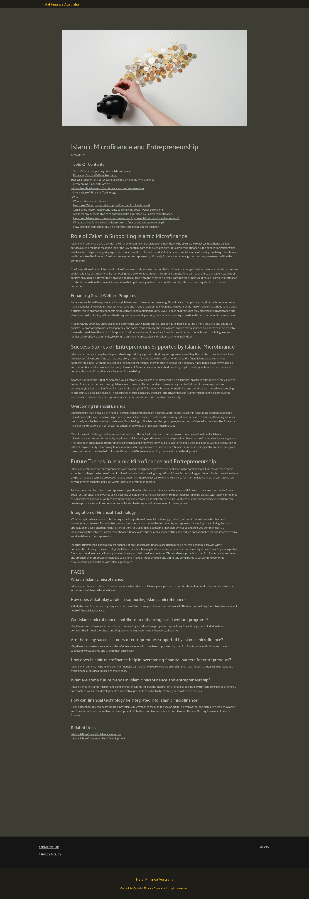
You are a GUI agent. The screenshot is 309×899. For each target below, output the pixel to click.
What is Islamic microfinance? (91, 201)
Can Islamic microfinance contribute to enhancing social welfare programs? (119, 209)
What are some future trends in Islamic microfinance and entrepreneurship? (118, 222)
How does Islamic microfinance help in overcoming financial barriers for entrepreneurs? (126, 218)
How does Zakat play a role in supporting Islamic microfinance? (111, 205)
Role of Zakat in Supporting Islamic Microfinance (101, 171)
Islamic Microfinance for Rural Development (98, 738)
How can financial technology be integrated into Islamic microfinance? (116, 226)
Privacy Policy (50, 854)
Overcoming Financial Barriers (91, 183)
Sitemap (264, 846)
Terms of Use (49, 847)
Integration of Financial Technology (94, 192)
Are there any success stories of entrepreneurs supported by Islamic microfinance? (123, 213)
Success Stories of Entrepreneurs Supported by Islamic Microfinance (112, 179)
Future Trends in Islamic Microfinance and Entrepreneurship (107, 188)
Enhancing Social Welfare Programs (95, 175)
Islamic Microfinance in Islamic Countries (96, 734)
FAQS (74, 196)
